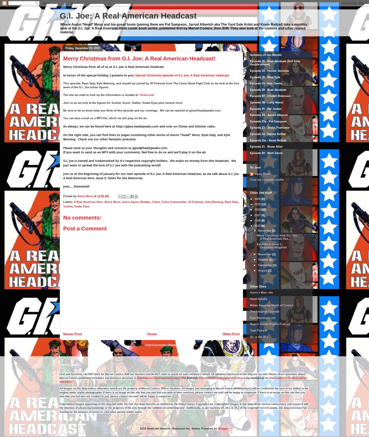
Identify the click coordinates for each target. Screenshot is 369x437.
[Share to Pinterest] (136, 196)
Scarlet (67, 206)
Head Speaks (258, 299)
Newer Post (72, 334)
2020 (258, 199)
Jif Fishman (196, 202)
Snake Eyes (81, 206)
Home (152, 334)
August (263, 270)
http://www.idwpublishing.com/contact (222, 378)
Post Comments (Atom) (160, 345)
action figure (130, 202)
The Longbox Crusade (264, 311)
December (265, 230)
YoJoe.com (146, 95)
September (265, 265)
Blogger (223, 428)
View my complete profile (267, 179)
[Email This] (120, 196)
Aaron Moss (112, 202)
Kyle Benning (214, 202)
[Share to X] (128, 196)
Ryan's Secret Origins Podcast (270, 324)
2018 (258, 209)
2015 (258, 225)
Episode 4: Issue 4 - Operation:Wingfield (272, 246)
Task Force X (258, 330)
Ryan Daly (231, 202)
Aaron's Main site (261, 292)
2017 (258, 215)
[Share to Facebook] (132, 196)
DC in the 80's (259, 337)
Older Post (231, 334)
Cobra (156, 202)
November (265, 254)
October (263, 259)
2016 (258, 220)
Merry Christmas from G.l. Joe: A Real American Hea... (277, 237)
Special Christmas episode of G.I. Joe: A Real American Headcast (182, 75)
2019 (258, 204)
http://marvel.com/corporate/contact (159, 378)
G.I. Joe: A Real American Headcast (128, 15)
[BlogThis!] (124, 196)
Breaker (145, 202)
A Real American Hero (88, 202)
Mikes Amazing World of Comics (271, 305)
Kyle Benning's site (262, 318)
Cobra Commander (173, 202)
